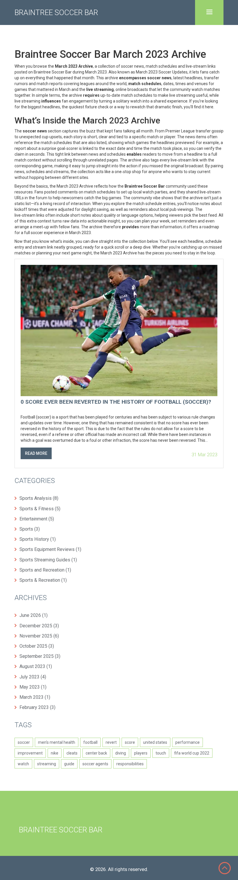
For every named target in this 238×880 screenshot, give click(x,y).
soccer (24, 742)
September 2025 (39, 656)
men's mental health (56, 742)
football (90, 742)
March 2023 (34, 697)
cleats (71, 753)
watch (23, 764)
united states (155, 742)
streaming (46, 764)
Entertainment (36, 519)
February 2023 (37, 707)
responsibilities (130, 764)
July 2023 (32, 677)
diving (120, 753)
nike (54, 753)
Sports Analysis (38, 498)
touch (161, 753)
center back (96, 753)
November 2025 (39, 636)
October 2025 (36, 646)
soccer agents (95, 764)
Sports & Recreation (43, 580)
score (130, 742)
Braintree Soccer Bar (56, 12)
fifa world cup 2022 (191, 753)
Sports (29, 529)
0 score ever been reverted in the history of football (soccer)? (116, 402)
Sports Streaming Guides (48, 560)
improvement (30, 753)
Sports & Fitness (39, 508)
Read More (36, 453)
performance (187, 742)
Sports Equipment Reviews (50, 549)
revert (111, 742)
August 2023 (35, 666)
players (140, 753)
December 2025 (39, 625)
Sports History (37, 539)
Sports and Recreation (45, 570)
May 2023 (32, 687)
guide (69, 764)
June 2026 (33, 615)
